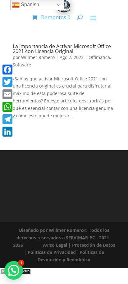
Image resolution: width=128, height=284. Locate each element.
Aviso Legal (55, 245)
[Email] (7, 94)
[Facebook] (7, 69)
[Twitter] (7, 82)
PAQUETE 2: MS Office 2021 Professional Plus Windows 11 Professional (63, 262)
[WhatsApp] (7, 107)
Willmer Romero (38, 57)
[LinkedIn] (7, 131)
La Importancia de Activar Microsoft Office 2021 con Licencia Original (62, 49)
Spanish (29, 4)
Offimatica (99, 57)
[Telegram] (7, 119)
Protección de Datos (93, 245)
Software (22, 65)
